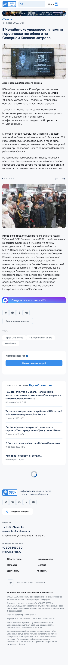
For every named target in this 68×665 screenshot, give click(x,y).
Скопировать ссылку (17, 321)
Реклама (41, 564)
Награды (12, 564)
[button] (56, 178)
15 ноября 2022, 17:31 (13, 22)
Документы (13, 570)
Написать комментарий (34, 363)
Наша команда (45, 558)
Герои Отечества (14, 337)
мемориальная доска (40, 337)
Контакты (42, 570)
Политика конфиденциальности (30, 582)
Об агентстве (14, 558)
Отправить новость (20, 511)
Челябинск (10, 343)
